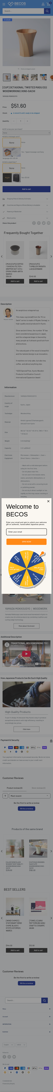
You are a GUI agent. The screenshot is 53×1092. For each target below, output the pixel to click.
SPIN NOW (26, 542)
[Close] (48, 501)
